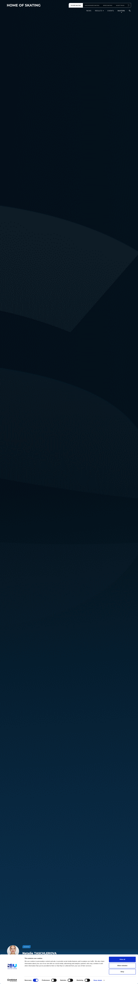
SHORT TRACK (120, 5)
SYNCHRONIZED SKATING (92, 5)
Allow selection (122, 965)
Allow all (122, 959)
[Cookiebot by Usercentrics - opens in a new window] (12, 980)
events (110, 11)
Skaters (121, 11)
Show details (98, 980)
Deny (122, 971)
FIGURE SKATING (76, 5)
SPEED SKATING (107, 5)
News (88, 11)
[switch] (54, 980)
